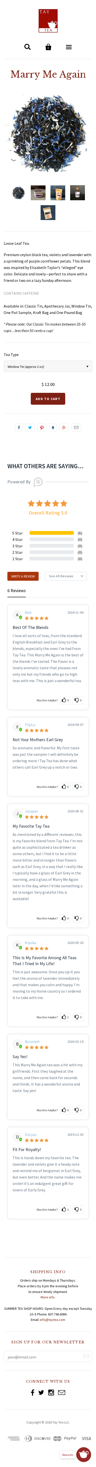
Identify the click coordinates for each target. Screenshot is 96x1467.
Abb (28, 612)
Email (76, 427)
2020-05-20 (75, 942)
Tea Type (11, 354)
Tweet (30, 427)
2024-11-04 (75, 612)
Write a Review (23, 576)
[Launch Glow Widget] (83, 1454)
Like (19, 427)
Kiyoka (30, 942)
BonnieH (32, 1041)
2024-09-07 (75, 724)
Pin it (42, 427)
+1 (64, 427)
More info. (48, 1297)
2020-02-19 (75, 1041)
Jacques (31, 811)
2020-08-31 (75, 811)
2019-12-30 (75, 1134)
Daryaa (30, 1134)
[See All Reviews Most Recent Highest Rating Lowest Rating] (66, 576)
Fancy (53, 427)
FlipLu (30, 724)
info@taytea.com (52, 1319)
